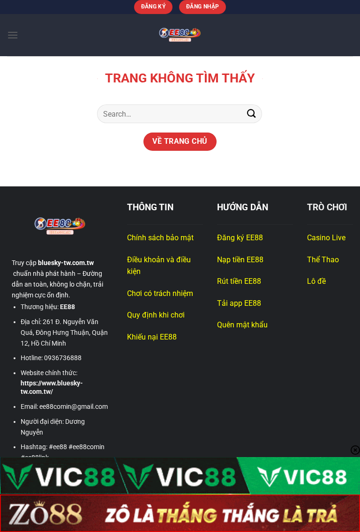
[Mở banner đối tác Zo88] (180, 513)
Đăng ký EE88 (240, 237)
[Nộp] (251, 113)
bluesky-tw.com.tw (66, 263)
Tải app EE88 (239, 303)
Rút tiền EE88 (240, 281)
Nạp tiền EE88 (241, 259)
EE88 (67, 307)
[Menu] (12, 34)
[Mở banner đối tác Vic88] (180, 476)
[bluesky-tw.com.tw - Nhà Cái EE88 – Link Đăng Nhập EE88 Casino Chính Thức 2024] (180, 35)
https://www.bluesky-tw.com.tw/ (52, 387)
